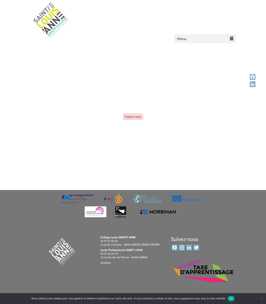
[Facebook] (252, 77)
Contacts (105, 262)
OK (231, 298)
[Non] (261, 298)
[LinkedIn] (252, 84)
